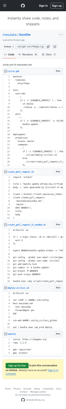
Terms (8, 388)
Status (37, 388)
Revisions (29, 54)
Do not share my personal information (33, 395)
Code (11, 54)
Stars (50, 54)
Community (48, 388)
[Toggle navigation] (5, 5)
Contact (24, 391)
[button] (48, 46)
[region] (33, 121)
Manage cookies (38, 391)
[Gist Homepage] (23, 6)
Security (27, 388)
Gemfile (25, 34)
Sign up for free (17, 365)
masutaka (10, 34)
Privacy (17, 388)
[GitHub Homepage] (23, 400)
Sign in (43, 5)
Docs (58, 388)
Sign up (57, 5)
